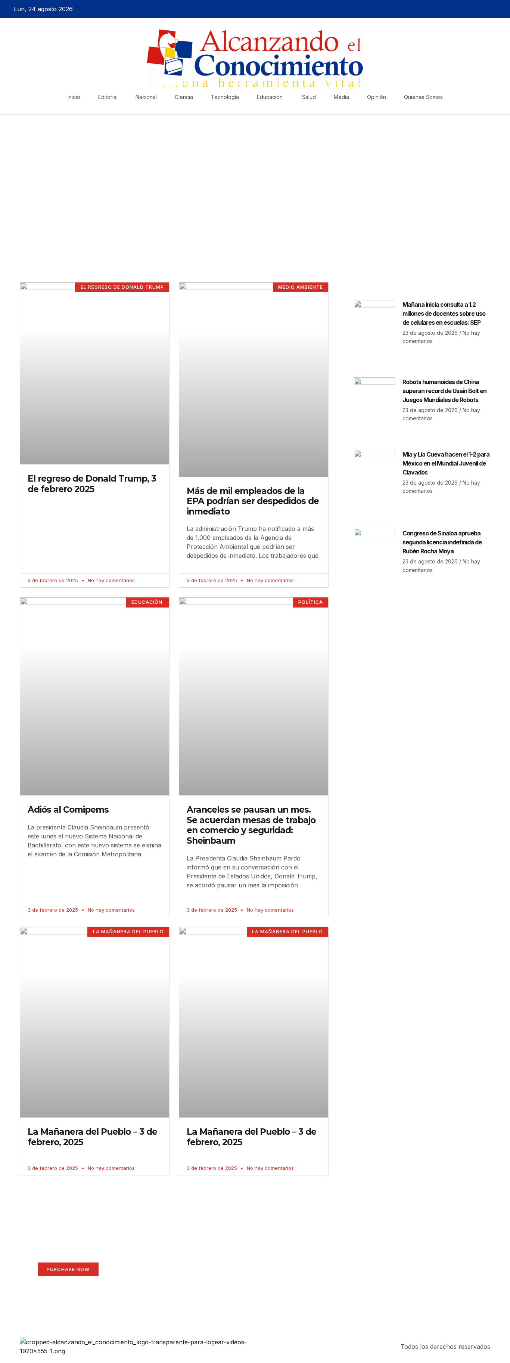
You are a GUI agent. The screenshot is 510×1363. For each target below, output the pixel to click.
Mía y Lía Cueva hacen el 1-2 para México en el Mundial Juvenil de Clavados (445, 463)
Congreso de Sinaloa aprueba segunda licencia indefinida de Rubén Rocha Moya (442, 542)
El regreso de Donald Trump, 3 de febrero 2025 (92, 483)
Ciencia (184, 97)
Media (341, 97)
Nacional (146, 97)
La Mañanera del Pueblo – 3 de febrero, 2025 (92, 1136)
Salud (309, 97)
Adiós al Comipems (68, 809)
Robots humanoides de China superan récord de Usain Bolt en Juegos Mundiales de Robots (444, 391)
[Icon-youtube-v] (499, 9)
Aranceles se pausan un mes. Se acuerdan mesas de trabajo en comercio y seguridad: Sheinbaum (251, 825)
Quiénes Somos (423, 97)
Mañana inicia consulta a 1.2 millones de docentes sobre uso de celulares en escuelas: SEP (443, 313)
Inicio (74, 97)
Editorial (108, 97)
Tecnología (225, 97)
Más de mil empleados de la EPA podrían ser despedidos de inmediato (253, 501)
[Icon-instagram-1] (486, 9)
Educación (270, 97)
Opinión (376, 97)
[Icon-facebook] (459, 9)
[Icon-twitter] (472, 9)
